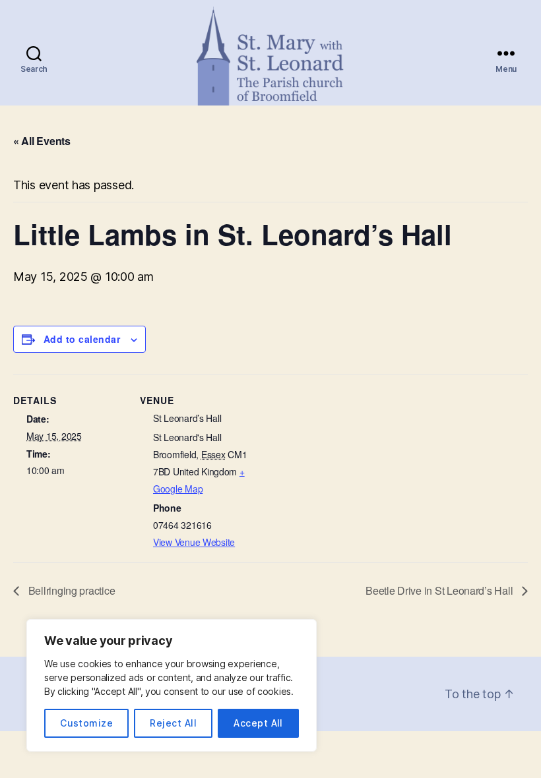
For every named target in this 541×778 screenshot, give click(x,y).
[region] (171, 685)
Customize (86, 723)
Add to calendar (82, 338)
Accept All (258, 723)
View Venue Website (194, 542)
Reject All (173, 723)
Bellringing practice (70, 590)
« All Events (42, 140)
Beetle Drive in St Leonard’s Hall (440, 590)
